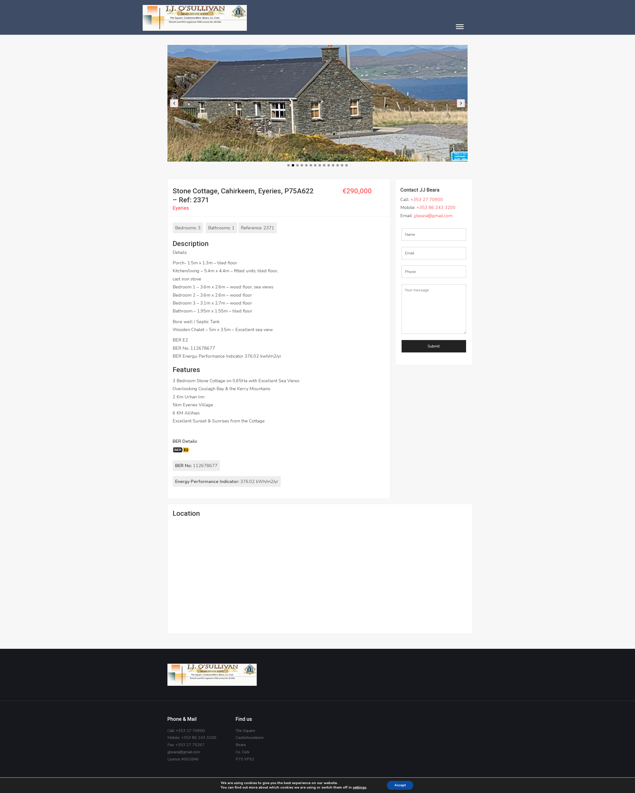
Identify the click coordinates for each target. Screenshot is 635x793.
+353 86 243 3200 (436, 207)
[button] (459, 26)
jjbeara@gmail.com (433, 216)
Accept (400, 785)
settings (359, 787)
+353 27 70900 (427, 200)
